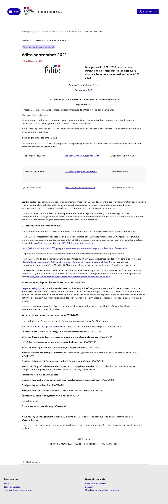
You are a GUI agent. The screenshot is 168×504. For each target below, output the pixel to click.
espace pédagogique (30, 31)
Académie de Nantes (95, 483)
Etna (6, 483)
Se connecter (149, 11)
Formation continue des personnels (38, 47)
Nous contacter (12, 486)
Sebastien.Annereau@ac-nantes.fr (82, 155)
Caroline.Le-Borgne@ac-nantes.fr (81, 171)
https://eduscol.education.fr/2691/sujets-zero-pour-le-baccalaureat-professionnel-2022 (65, 261)
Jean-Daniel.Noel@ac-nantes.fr (80, 187)
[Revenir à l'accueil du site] (29, 11)
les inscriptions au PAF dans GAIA (54, 326)
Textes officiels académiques (18, 489)
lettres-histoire (75, 31)
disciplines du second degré (54, 31)
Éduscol (89, 486)
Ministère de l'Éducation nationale (102, 489)
